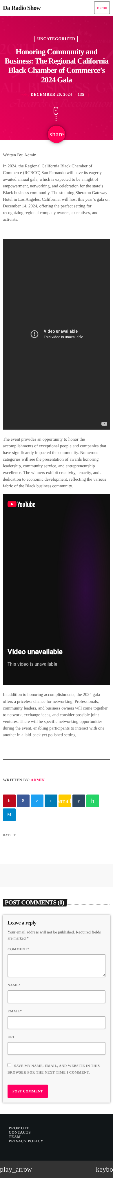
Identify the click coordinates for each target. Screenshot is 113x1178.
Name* (14, 985)
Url (11, 1037)
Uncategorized (56, 39)
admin (38, 780)
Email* (15, 1011)
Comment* (18, 949)
